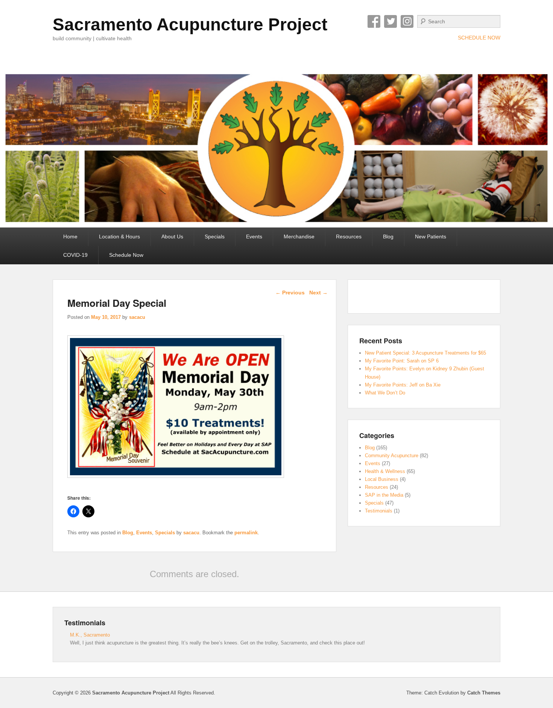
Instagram (407, 21)
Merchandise (299, 236)
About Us (172, 236)
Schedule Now (126, 255)
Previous (290, 293)
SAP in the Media (384, 495)
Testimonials (378, 511)
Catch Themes (483, 693)
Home (70, 236)
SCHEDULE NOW (479, 38)
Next (318, 293)
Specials (215, 236)
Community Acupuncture (391, 455)
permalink (246, 532)
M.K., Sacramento (90, 635)
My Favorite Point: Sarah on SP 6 (402, 361)
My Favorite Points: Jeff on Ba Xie (403, 385)
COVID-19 (75, 255)
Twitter (390, 21)
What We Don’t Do (385, 393)
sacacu (137, 317)
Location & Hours (119, 236)
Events (254, 236)
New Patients (430, 236)
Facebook (374, 21)
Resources (349, 236)
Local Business (381, 479)
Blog (388, 236)
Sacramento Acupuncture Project (190, 24)
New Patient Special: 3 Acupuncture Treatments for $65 (425, 353)
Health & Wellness (385, 471)
